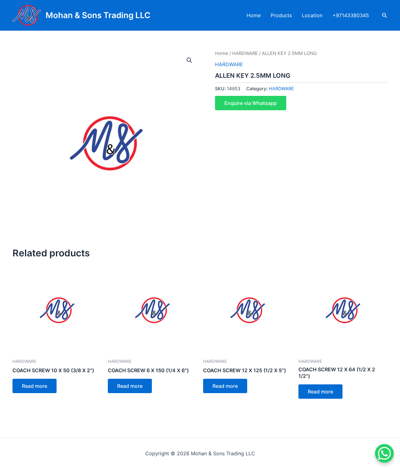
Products (281, 15)
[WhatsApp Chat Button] (384, 453)
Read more (34, 386)
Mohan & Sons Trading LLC (98, 15)
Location (312, 15)
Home (254, 15)
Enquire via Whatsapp (250, 103)
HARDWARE (245, 53)
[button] (189, 60)
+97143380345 (350, 15)
